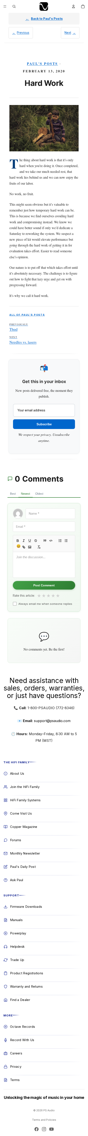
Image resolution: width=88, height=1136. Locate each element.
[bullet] (66, 540)
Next (68, 32)
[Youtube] (51, 1129)
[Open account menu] (73, 6)
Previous (23, 32)
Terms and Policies (44, 1119)
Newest (25, 493)
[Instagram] (44, 1129)
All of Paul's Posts (27, 314)
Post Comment (44, 585)
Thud (18, 327)
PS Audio (49, 1110)
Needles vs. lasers (23, 340)
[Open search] (14, 6)
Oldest (39, 493)
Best (13, 493)
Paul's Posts (42, 63)
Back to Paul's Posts (47, 18)
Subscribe (44, 424)
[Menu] (5, 6)
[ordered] (60, 540)
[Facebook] (36, 1129)
